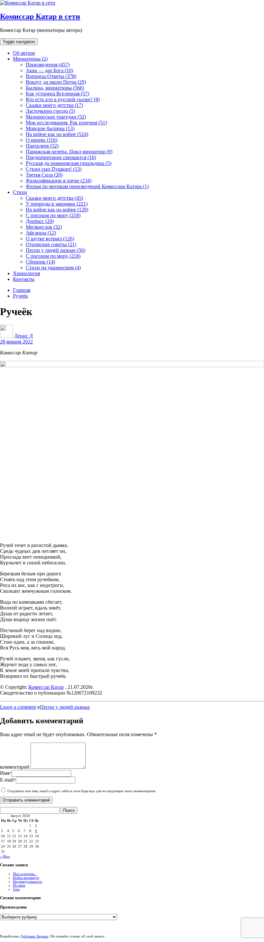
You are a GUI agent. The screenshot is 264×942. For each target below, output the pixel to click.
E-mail (8, 780)
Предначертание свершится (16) (61, 157)
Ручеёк (20, 296)
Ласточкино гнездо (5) (50, 111)
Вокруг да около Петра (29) (56, 82)
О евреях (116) (41, 140)
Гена (16, 889)
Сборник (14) (40, 261)
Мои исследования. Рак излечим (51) (66, 122)
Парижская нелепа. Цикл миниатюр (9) (69, 151)
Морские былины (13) (50, 128)
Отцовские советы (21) (51, 244)
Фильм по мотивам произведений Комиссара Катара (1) (87, 186)
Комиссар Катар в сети (40, 16)
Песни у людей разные (65, 707)
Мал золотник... (25, 874)
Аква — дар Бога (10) (49, 70)
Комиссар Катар (46, 687)
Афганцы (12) (41, 232)
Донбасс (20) (40, 221)
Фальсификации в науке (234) (58, 180)
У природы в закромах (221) (57, 204)
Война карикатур (26, 878)
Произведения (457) (48, 64)
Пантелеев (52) (42, 146)
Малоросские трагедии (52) (56, 117)
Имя (6, 773)
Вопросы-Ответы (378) (51, 76)
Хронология (26, 273)
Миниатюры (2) (30, 59)
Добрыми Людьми (34, 936)
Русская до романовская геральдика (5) (68, 163)
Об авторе (24, 53)
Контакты (23, 279)
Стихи (20, 192)
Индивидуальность (27, 881)
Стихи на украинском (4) (53, 267)
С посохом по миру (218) (53, 215)
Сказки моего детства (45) (54, 198)
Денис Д (23, 336)
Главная (21, 290)
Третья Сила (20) (44, 175)
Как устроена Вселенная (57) (57, 93)
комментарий (14, 767)
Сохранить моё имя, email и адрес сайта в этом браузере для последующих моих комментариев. (81, 791)
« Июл (5, 856)
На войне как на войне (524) (57, 134)
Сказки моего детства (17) (54, 105)
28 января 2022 (16, 341)
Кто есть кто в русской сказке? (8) (63, 99)
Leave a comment (18, 707)
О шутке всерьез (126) (50, 238)
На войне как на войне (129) (57, 209)
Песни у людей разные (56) (55, 250)
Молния (19, 885)
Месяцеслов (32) (44, 227)
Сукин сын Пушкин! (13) (53, 169)
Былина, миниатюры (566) (55, 88)
